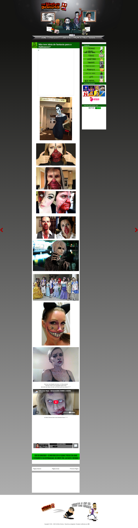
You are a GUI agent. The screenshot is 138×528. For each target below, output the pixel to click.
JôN (88, 524)
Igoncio (73, 524)
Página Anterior (37, 468)
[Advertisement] (42, 482)
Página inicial (55, 468)
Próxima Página (74, 468)
